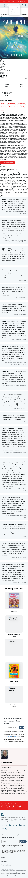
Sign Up (21, 727)
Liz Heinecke (5, 62)
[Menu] (2, 5)
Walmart (3, 110)
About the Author (4, 170)
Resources (4, 861)
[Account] (22, 5)
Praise (1, 195)
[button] (14, 60)
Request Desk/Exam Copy (7, 162)
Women (17, 169)
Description (3, 112)
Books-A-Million (21, 103)
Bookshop (3, 106)
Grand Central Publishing (6, 71)
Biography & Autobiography (7, 169)
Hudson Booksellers (13, 106)
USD (15, 10)
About (3, 857)
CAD (15, 12)
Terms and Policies (6, 865)
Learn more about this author (8, 798)
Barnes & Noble (11, 103)
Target (22, 106)
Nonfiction (2, 166)
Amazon (3, 103)
